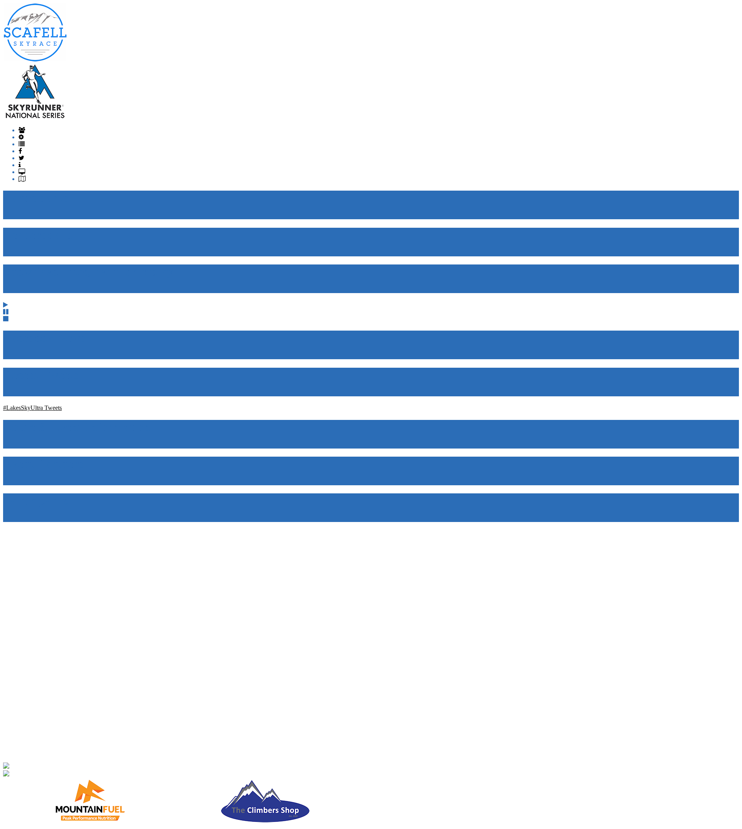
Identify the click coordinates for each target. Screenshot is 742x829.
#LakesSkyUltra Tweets (32, 407)
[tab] (22, 130)
